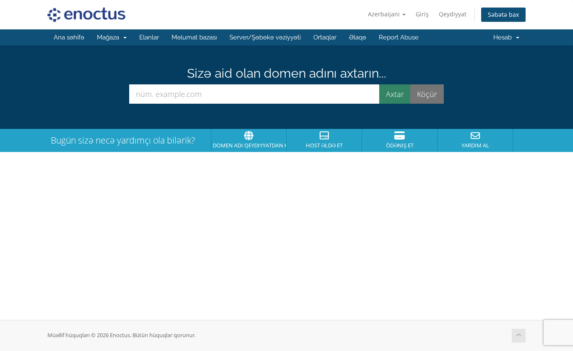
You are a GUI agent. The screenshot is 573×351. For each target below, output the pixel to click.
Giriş (422, 14)
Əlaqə (357, 37)
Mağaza (109, 37)
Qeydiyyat (452, 14)
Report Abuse (399, 37)
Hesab (504, 37)
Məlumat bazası (194, 37)
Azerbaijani (384, 14)
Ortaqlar (324, 37)
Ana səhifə (69, 37)
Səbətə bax (503, 14)
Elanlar (149, 37)
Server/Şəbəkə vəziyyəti (265, 37)
